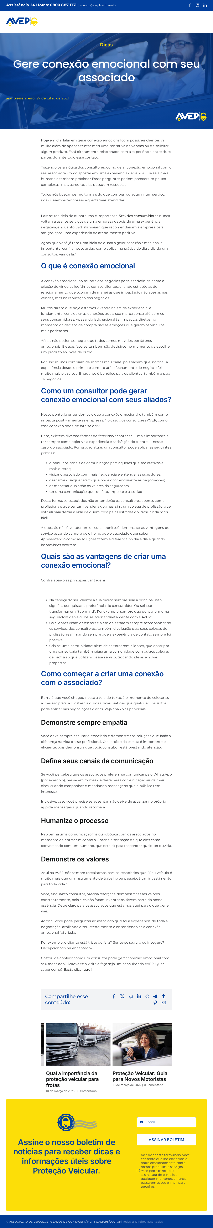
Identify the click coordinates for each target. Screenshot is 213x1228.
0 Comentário (82, 1091)
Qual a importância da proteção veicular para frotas (67, 1079)
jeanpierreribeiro (20, 98)
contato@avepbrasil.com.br (98, 5)
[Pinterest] (155, 1003)
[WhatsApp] (147, 996)
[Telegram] (155, 996)
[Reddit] (131, 996)
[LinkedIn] (139, 996)
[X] (122, 996)
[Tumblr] (164, 996)
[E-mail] (164, 1003)
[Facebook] (114, 996)
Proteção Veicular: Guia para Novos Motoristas (135, 1076)
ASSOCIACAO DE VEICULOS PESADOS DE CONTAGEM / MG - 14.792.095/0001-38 (64, 1221)
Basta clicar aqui (77, 969)
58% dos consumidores (138, 216)
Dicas (106, 44)
